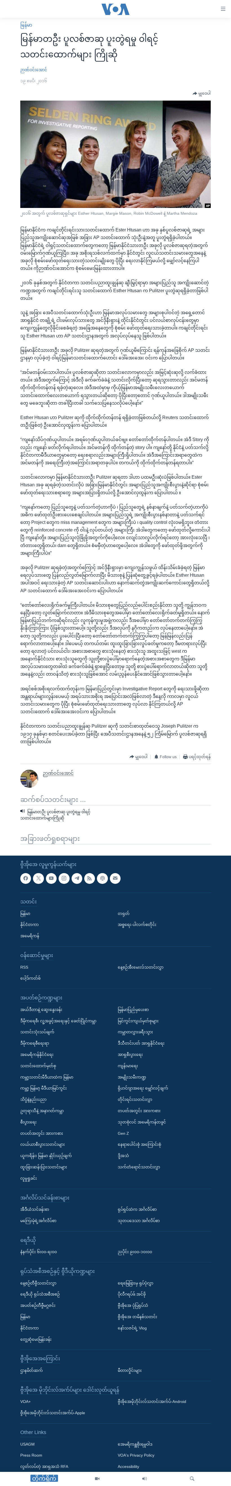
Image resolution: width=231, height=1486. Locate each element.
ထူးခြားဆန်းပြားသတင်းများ (43, 1166)
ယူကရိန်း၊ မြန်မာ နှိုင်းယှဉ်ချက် (46, 1155)
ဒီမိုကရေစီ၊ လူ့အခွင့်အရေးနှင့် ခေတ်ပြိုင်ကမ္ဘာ (58, 1020)
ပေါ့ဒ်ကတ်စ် (30, 978)
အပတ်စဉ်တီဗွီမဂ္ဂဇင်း (37, 1305)
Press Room (31, 1455)
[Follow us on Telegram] (77, 878)
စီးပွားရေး (28, 1122)
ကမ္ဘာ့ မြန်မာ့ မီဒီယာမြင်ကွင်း (43, 1088)
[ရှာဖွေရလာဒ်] (192, 1479)
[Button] (202, 93)
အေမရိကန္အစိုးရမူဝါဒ (135, 1444)
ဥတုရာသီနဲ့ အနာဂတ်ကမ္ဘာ (42, 1110)
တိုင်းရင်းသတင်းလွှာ (135, 1099)
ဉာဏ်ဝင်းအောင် (33, 70)
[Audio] (144, 1479)
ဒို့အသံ (123, 1155)
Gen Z (123, 1133)
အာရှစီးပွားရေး (130, 1054)
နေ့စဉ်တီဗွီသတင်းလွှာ (38, 1283)
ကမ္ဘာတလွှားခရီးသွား (135, 1032)
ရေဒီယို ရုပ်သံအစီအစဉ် (40, 1294)
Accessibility (128, 1466)
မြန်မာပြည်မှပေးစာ (133, 1009)
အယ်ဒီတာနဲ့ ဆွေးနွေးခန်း (41, 1009)
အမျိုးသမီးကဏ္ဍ (132, 1077)
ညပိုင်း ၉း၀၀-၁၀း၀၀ (135, 1251)
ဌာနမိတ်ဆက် (31, 1370)
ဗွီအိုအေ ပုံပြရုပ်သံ (133, 1305)
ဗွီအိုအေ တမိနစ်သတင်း (137, 1316)
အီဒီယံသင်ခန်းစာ (34, 1209)
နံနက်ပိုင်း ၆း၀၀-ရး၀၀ (38, 1251)
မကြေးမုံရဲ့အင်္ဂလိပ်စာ (38, 1220)
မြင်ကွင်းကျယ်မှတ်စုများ (138, 1020)
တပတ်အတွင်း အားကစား (41, 1133)
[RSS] (89, 878)
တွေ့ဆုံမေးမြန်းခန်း (36, 1339)
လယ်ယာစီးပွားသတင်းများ (42, 1144)
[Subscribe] (115, 878)
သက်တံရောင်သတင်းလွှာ (139, 1166)
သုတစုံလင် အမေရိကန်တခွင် (142, 1122)
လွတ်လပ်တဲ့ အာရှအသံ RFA (44, 1466)
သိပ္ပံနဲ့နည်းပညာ (33, 1099)
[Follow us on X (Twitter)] (38, 878)
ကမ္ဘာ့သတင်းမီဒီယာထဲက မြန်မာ (46, 1077)
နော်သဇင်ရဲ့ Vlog (132, 1328)
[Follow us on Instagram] (64, 878)
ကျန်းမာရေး (128, 1065)
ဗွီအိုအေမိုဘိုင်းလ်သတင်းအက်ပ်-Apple (52, 1413)
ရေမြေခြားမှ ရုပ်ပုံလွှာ (135, 1283)
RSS (24, 967)
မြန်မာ (26, 25)
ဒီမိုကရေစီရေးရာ (34, 1043)
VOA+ (25, 1401)
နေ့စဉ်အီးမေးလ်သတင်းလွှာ (140, 967)
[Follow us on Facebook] (25, 878)
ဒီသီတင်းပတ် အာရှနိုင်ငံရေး (141, 1043)
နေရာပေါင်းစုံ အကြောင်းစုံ (139, 1144)
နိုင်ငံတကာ (29, 924)
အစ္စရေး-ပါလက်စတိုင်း (137, 924)
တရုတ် (124, 913)
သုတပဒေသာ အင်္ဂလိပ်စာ (139, 1220)
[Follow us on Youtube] (51, 878)
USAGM (27, 1444)
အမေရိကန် (29, 936)
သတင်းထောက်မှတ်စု (38, 1065)
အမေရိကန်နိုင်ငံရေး (37, 1054)
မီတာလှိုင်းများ (130, 1370)
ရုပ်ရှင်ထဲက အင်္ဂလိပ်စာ (137, 1209)
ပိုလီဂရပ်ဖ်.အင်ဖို (132, 1294)
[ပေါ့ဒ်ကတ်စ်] (102, 878)
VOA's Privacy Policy (136, 1455)
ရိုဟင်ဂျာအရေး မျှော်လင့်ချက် (143, 1088)
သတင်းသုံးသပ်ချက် (37, 1032)
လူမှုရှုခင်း (28, 1178)
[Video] (97, 1479)
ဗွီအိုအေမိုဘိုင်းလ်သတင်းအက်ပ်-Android (152, 1401)
